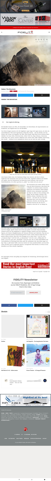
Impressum (26, 438)
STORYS (38, 414)
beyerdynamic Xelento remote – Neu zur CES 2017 (16, 382)
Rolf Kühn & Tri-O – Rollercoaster (9, 370)
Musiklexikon (29, 417)
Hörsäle (15, 417)
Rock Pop (15, 91)
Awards (17, 418)
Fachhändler (31, 418)
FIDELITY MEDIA (19, 438)
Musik (11, 91)
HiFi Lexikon (26, 416)
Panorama (3, 416)
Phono (40, 413)
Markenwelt (4, 418)
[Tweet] (25, 95)
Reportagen (43, 414)
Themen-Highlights (44, 417)
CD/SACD (45, 413)
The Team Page (11, 438)
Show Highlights (23, 418)
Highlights (36, 417)
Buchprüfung (21, 417)
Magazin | (38, 418)
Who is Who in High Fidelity (36, 416)
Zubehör (29, 414)
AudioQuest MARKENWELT (34, 380)
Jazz (2, 339)
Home (2, 413)
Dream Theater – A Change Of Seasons (35, 370)
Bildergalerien (11, 418)
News (7, 413)
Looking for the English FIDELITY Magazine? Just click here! (25, 27)
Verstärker (35, 413)
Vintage (33, 414)
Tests (11, 413)
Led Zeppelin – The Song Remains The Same (37, 341)
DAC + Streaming (11, 414)
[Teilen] (9, 95)
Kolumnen (14, 416)
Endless (3, 341)
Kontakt (44, 438)
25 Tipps (20, 416)
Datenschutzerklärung (35, 438)
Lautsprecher (17, 413)
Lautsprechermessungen (26, 413)
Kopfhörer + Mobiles (21, 414)
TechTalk (9, 416)
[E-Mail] (42, 95)
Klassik (3, 417)
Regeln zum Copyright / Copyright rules (41, 271)
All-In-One (3, 414)
